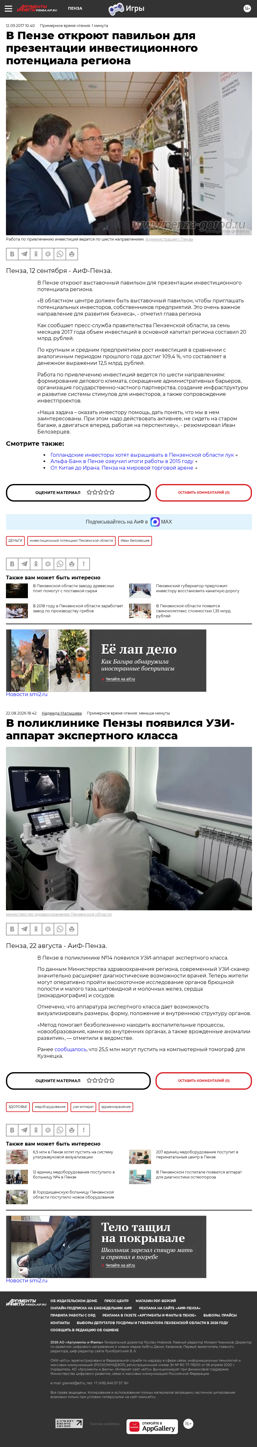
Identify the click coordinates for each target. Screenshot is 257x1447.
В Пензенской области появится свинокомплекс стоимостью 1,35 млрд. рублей (194, 611)
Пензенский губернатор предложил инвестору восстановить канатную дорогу (197, 588)
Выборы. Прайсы (220, 1315)
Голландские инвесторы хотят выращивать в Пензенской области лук (142, 455)
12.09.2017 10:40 (20, 25)
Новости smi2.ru (27, 694)
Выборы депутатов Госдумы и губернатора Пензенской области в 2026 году (152, 1323)
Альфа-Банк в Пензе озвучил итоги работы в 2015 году (121, 461)
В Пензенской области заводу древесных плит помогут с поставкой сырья (73, 588)
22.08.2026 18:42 (21, 713)
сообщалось (71, 1049)
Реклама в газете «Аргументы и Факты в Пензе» (149, 1315)
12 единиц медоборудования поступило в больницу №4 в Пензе (74, 1174)
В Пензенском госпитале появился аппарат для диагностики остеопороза (199, 1174)
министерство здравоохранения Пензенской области (59, 914)
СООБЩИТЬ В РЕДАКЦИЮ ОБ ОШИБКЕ (84, 1330)
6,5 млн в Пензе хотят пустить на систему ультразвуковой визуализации (73, 1154)
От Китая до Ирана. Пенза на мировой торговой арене (121, 468)
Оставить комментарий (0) (204, 493)
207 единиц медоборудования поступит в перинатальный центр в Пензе (197, 1154)
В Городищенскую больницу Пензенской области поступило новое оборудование (73, 1195)
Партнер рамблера (104, 1424)
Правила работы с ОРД (72, 1315)
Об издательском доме (73, 1301)
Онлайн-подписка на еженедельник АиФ (91, 1308)
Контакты (60, 1323)
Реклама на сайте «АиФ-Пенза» (170, 1308)
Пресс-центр (116, 1301)
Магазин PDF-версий (156, 1301)
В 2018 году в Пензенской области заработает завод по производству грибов (78, 608)
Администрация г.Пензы (169, 239)
